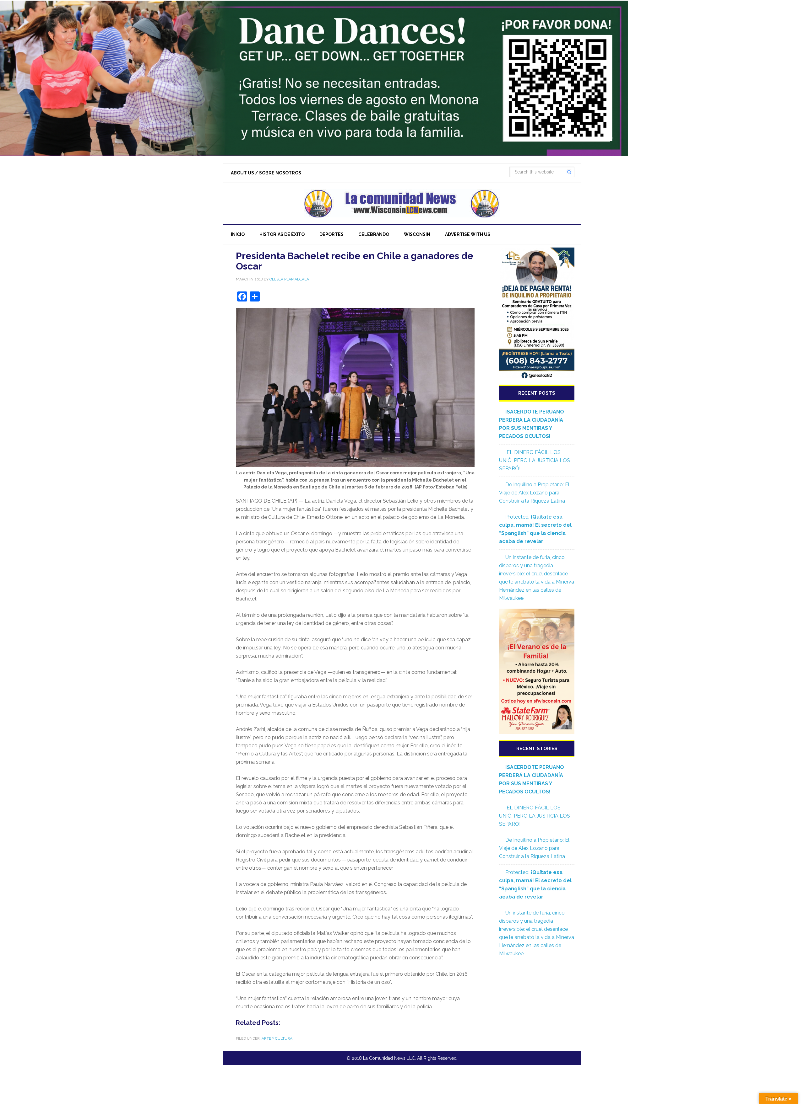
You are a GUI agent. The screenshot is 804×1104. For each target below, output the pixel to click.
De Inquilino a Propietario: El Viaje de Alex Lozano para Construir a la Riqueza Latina (534, 493)
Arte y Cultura (277, 1038)
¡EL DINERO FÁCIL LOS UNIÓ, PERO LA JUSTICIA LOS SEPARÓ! (534, 460)
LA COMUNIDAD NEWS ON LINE (402, 203)
